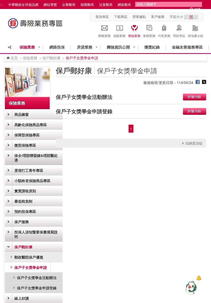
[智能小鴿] (190, 287)
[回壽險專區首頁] (36, 26)
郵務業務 (104, 35)
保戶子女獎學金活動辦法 (37, 277)
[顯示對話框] (199, 278)
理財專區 (179, 35)
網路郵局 (124, 4)
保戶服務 (21, 221)
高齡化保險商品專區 (30, 124)
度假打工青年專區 (28, 170)
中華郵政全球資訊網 (23, 4)
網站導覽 (50, 4)
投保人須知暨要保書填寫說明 (36, 234)
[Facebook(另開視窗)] (198, 82)
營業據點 (139, 16)
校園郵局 (87, 4)
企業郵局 (68, 4)
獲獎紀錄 (152, 47)
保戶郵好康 (51, 57)
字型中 (191, 17)
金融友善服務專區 (187, 47)
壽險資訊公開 (118, 47)
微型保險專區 (25, 145)
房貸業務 (84, 47)
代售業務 (164, 35)
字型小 (186, 17)
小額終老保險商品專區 (32, 180)
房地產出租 (195, 35)
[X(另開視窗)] (204, 82)
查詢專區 (102, 16)
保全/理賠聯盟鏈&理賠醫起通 (36, 158)
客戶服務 (157, 16)
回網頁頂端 (194, 143)
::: (1, 4)
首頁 (14, 57)
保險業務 (27, 47)
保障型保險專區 (27, 134)
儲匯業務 (119, 35)
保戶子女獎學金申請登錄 (37, 287)
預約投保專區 (25, 211)
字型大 (196, 17)
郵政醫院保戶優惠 (28, 257)
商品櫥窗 (21, 114)
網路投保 (57, 47)
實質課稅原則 (25, 190)
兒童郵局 (105, 4)
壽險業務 (134, 35)
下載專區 (120, 16)
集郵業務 (149, 35)
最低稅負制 (23, 201)
